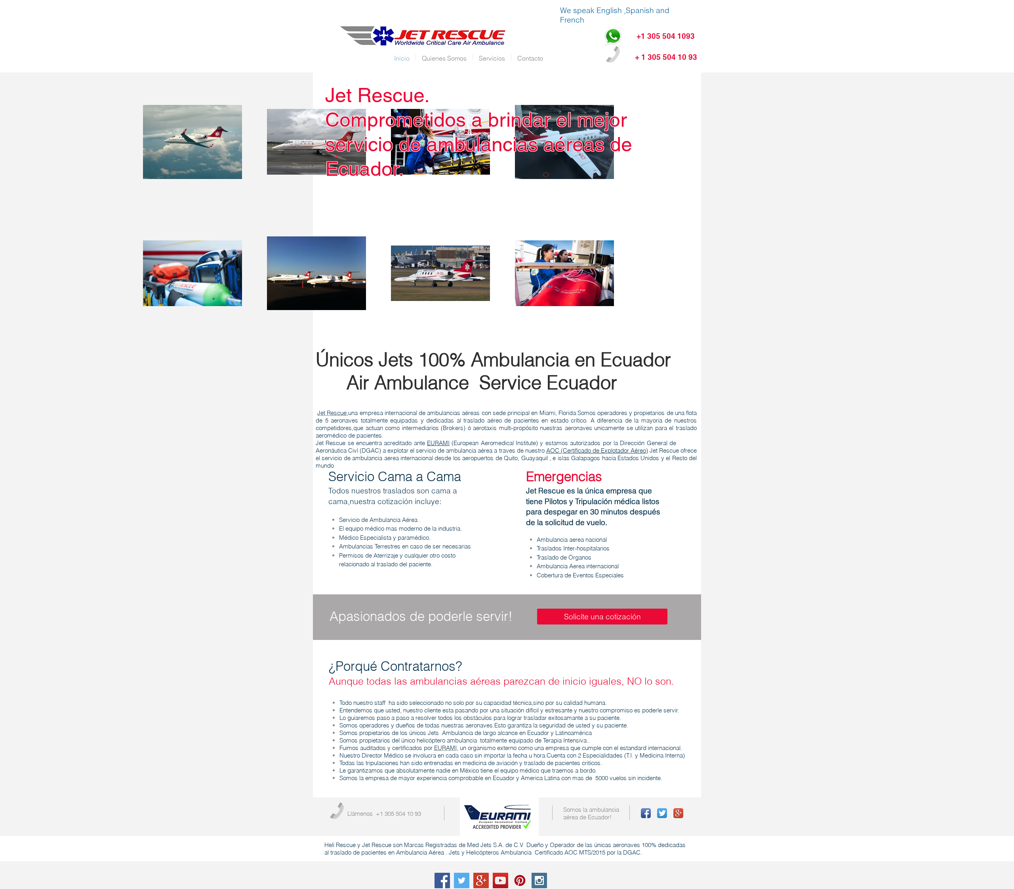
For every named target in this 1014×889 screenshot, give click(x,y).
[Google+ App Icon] (678, 813)
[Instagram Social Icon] (539, 880)
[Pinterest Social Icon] (520, 880)
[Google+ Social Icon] (481, 880)
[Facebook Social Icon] (442, 880)
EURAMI (438, 443)
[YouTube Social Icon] (500, 880)
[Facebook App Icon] (646, 813)
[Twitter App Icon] (662, 813)
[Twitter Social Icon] (461, 880)
